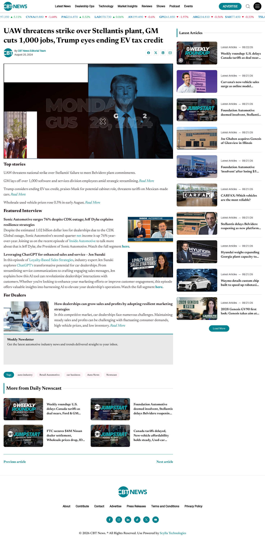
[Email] (170, 53)
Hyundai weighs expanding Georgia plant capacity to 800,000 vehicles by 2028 (240, 255)
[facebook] (109, 519)
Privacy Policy (193, 506)
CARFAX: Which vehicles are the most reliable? (239, 198)
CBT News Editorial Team (32, 50)
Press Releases (136, 506)
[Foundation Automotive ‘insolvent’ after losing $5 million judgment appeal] (197, 166)
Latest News (63, 6)
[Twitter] (146, 519)
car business (73, 375)
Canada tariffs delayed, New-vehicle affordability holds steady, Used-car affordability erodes (151, 436)
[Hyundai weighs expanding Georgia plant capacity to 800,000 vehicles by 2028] (197, 251)
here (125, 246)
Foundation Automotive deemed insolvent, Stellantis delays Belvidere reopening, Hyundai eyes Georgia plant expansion (153, 409)
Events (188, 6)
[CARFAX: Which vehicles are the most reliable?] (197, 195)
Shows (160, 6)
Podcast (174, 6)
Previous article (15, 462)
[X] (156, 53)
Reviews (147, 6)
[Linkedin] (163, 53)
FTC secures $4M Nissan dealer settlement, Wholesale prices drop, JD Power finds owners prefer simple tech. (65, 436)
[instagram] (119, 519)
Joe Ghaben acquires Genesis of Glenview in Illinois (241, 141)
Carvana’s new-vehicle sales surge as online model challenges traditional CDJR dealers (240, 85)
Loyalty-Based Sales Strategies (51, 260)
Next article (164, 462)
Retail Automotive (49, 375)
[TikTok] (137, 519)
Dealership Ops (84, 6)
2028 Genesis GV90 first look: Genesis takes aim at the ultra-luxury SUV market (239, 312)
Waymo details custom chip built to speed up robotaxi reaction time (240, 283)
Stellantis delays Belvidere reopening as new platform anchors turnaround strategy (240, 227)
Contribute (82, 506)
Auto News (93, 375)
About (66, 506)
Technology (106, 6)
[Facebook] (148, 53)
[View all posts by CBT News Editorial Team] (9, 52)
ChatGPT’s (25, 265)
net (79, 236)
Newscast (111, 375)
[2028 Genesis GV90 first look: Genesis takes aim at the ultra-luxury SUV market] (197, 308)
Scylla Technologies (173, 533)
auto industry (25, 375)
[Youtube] (155, 519)
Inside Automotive (82, 241)
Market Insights (127, 6)
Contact (99, 506)
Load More (219, 328)
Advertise (115, 506)
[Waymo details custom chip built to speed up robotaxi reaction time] (197, 280)
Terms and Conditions (165, 506)
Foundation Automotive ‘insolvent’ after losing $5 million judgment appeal (239, 170)
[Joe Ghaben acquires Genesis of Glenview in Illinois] (197, 138)
